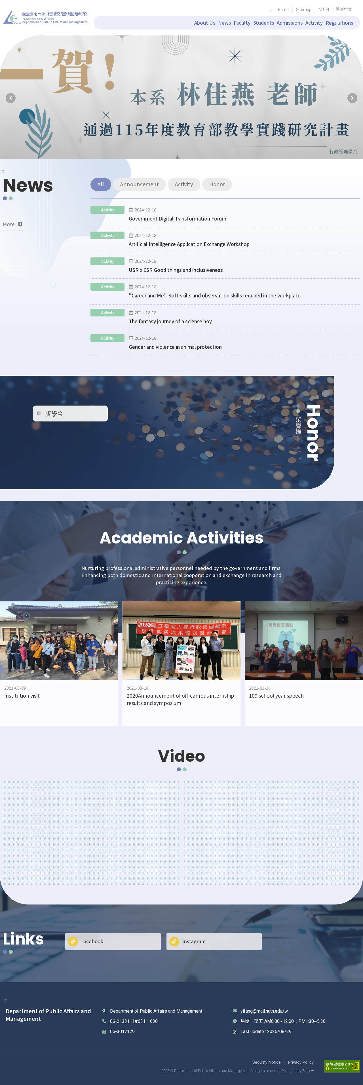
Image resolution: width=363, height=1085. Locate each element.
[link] (283, 9)
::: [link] (271, 10)
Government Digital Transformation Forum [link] (177, 218)
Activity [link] (314, 22)
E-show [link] (308, 1071)
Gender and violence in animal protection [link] (175, 346)
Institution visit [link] (22, 695)
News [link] (224, 22)
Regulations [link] (339, 22)
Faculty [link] (242, 22)
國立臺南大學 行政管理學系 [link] (45, 17)
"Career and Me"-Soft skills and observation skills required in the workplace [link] (215, 295)
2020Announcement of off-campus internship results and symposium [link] (180, 699)
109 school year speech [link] (276, 695)
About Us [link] (205, 22)
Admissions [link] (290, 22)
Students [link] (263, 22)
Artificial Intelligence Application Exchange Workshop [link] (189, 244)
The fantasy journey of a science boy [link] (170, 321)
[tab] (100, 184)
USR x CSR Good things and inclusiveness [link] (176, 269)
